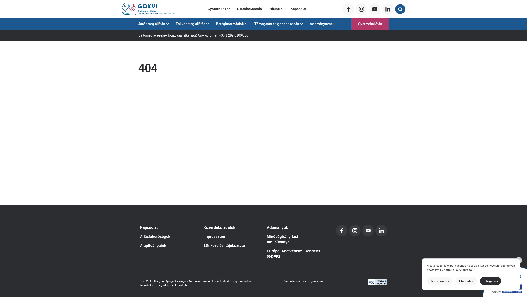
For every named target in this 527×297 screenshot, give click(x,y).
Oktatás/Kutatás (249, 9)
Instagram (361, 9)
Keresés (400, 9)
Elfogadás (491, 281)
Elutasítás (466, 281)
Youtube (374, 9)
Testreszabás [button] (439, 281)
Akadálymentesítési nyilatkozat (304, 281)
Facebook (348, 9)
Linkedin (388, 9)
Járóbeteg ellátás (151, 24)
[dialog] (471, 274)
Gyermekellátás (370, 24)
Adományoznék (322, 24)
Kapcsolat (298, 9)
